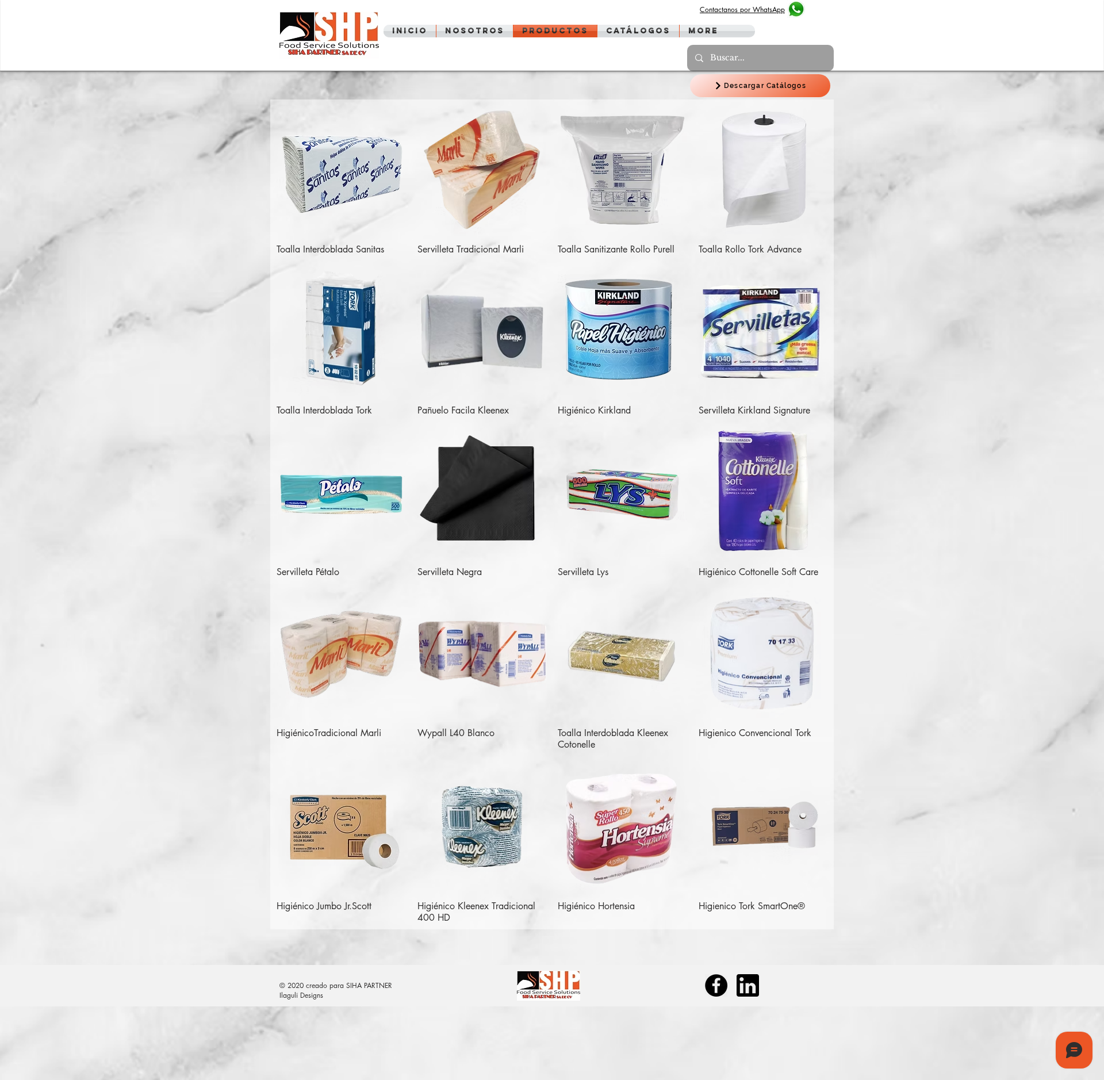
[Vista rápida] (341, 170)
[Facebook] (716, 985)
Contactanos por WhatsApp (742, 9)
